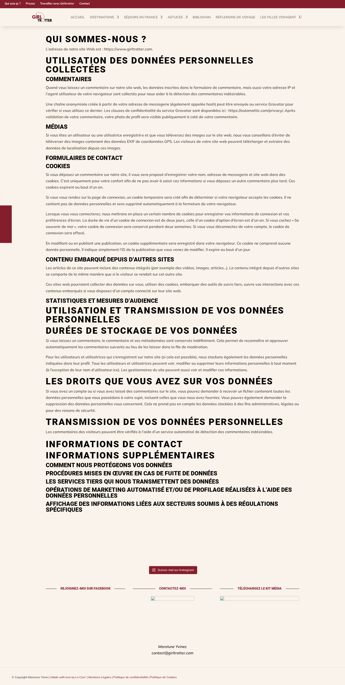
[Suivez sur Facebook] (334, 3)
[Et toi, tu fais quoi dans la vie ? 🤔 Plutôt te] (17, 552)
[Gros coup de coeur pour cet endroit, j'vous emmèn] (155, 552)
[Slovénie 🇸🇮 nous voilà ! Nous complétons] (259, 552)
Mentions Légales (99, 677)
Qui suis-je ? (13, 3)
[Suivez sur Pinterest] (327, 3)
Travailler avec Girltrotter (57, 3)
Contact (84, 3)
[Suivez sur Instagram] (319, 3)
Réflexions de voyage (235, 17)
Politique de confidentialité (130, 677)
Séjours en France (141, 17)
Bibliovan (202, 17)
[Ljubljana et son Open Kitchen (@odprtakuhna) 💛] (224, 552)
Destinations (102, 17)
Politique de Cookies (163, 677)
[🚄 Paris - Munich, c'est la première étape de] (327, 552)
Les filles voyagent (278, 17)
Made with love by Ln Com (68, 677)
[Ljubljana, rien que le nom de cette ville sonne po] (86, 552)
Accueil (78, 17)
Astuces (175, 17)
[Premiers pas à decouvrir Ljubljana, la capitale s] (293, 552)
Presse (30, 3)
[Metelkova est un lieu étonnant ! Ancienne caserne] (51, 552)
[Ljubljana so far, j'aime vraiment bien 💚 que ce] (189, 552)
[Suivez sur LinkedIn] (342, 3)
